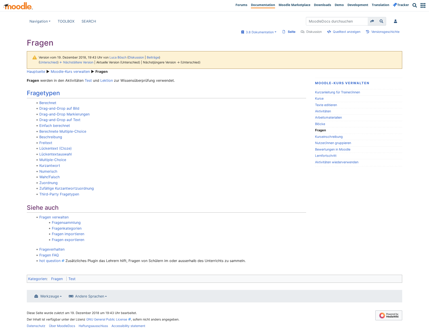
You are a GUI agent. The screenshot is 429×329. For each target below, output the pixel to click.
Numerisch (48, 171)
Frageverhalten (52, 249)
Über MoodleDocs (62, 326)
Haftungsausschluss (93, 326)
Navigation (38, 21)
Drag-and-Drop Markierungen (64, 114)
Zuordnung (48, 182)
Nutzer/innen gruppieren (333, 143)
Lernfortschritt (325, 155)
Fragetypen (43, 93)
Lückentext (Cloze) (55, 148)
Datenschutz (36, 326)
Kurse (319, 98)
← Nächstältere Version (76, 62)
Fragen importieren (68, 234)
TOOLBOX (66, 21)
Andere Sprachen (89, 296)
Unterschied (48, 62)
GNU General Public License (106, 319)
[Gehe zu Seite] (372, 21)
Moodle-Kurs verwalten (70, 71)
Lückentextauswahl (55, 154)
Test (88, 80)
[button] (423, 5)
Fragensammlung (66, 222)
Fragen (57, 279)
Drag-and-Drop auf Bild (59, 108)
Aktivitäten (323, 111)
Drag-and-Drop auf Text (59, 119)
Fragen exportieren (68, 239)
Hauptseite (36, 71)
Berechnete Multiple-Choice (62, 131)
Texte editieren (326, 105)
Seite (291, 32)
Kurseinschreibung (329, 136)
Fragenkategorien (67, 228)
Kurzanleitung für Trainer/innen (337, 92)
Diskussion (314, 32)
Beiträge (153, 57)
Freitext (45, 142)
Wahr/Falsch (49, 177)
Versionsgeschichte (385, 32)
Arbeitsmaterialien (328, 117)
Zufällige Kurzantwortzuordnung (66, 188)
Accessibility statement (128, 326)
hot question (50, 260)
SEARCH (89, 21)
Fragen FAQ (49, 255)
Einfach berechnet (54, 125)
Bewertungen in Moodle (332, 149)
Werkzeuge (49, 296)
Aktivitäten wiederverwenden (336, 162)
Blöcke (320, 124)
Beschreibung (50, 137)
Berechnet (47, 103)
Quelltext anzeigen (346, 32)
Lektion (106, 80)
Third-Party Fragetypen (59, 194)
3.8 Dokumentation (259, 32)
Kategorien (37, 279)
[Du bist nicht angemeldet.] (396, 21)
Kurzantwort (49, 165)
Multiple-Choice (52, 159)
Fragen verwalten (54, 217)
